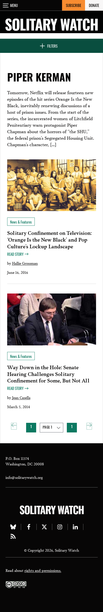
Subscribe (73, 5)
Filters (52, 46)
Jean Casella (21, 397)
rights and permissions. (42, 570)
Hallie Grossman (25, 263)
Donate (94, 5)
